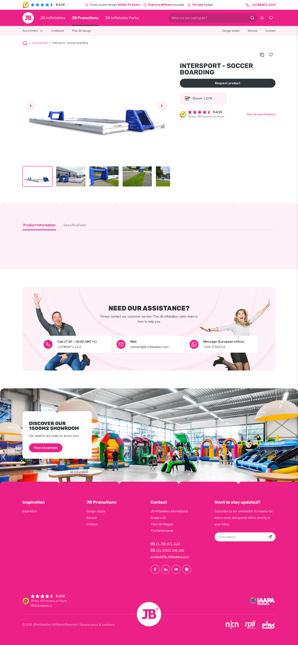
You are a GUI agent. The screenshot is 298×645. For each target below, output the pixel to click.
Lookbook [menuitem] (57, 30)
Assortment (39, 43)
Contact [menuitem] (270, 30)
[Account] (262, 17)
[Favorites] (271, 17)
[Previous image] (31, 106)
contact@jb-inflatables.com (170, 557)
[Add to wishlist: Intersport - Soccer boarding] (271, 54)
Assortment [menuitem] (30, 30)
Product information (39, 225)
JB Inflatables (52, 18)
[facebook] (155, 569)
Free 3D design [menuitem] (81, 30)
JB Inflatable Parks (122, 18)
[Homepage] (28, 18)
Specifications (74, 225)
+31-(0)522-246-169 (167, 550)
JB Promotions (85, 18)
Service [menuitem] (252, 30)
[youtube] (176, 569)
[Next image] (162, 106)
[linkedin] (165, 569)
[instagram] (186, 569)
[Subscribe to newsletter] (270, 536)
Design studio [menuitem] (231, 30)
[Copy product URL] (262, 54)
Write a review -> (41, 605)
